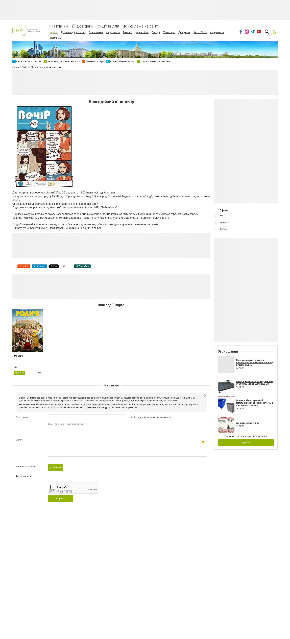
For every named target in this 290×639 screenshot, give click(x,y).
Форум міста (217, 32)
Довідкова (184, 32)
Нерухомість (113, 32)
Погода (156, 32)
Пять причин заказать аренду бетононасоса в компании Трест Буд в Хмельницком (254, 362)
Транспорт (169, 32)
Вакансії (127, 32)
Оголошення (96, 32)
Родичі (18, 355)
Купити (18, 373)
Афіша (54, 32)
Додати (246, 442)
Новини (61, 26)
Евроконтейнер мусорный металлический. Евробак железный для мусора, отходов (254, 402)
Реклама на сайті (143, 26)
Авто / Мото (200, 32)
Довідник (85, 26)
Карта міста (142, 32)
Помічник (55, 37)
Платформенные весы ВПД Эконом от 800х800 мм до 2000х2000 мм (254, 382)
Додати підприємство (73, 32)
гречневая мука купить (247, 423)
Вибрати (56, 467)
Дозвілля (110, 26)
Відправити (61, 498)
